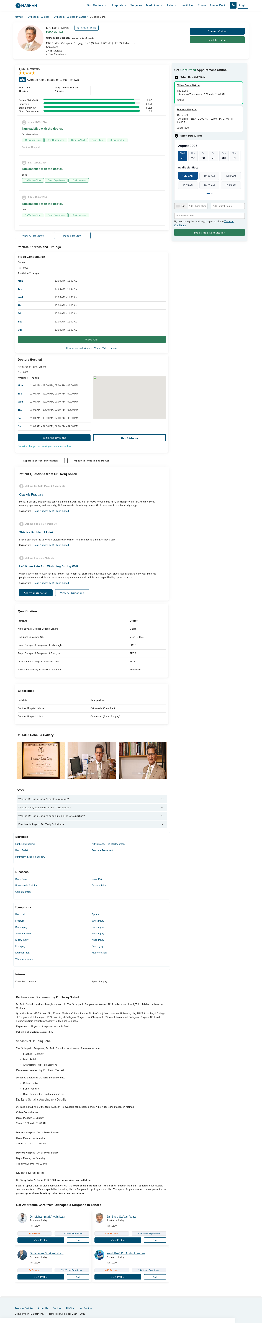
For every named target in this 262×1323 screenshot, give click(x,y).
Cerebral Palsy (23, 892)
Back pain (20, 914)
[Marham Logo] (26, 6)
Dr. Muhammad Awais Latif (47, 1216)
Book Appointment (54, 437)
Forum (202, 5)
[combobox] (181, 206)
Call (78, 1240)
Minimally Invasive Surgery (30, 856)
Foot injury (97, 946)
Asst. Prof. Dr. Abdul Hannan (126, 1253)
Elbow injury (22, 940)
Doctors (57, 1308)
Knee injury (98, 940)
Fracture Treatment (102, 850)
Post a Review (72, 235)
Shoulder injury (23, 933)
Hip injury (20, 946)
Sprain (95, 914)
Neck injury (98, 933)
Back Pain (21, 879)
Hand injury (98, 927)
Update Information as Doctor (91, 461)
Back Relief (21, 850)
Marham (19, 17)
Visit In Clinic (217, 40)
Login (242, 5)
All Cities (71, 1308)
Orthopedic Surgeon (39, 17)
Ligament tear (22, 952)
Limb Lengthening (25, 844)
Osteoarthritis (99, 885)
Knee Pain (97, 879)
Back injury (21, 927)
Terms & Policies (24, 1308)
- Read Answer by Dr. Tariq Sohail (50, 511)
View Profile (41, 1240)
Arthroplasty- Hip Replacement (108, 844)
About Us (43, 1308)
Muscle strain (99, 952)
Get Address (129, 438)
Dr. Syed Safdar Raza (121, 1216)
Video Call (91, 339)
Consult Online (217, 31)
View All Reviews (33, 235)
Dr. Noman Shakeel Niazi (46, 1253)
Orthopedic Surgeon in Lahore (70, 17)
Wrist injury (98, 920)
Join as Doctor (218, 5)
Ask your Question (36, 592)
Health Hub (187, 5)
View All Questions (72, 592)
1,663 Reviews (54, 50)
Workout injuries (24, 959)
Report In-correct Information (40, 461)
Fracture (19, 920)
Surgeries (136, 5)
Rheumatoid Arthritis (26, 885)
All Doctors (86, 1308)
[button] (233, 5)
